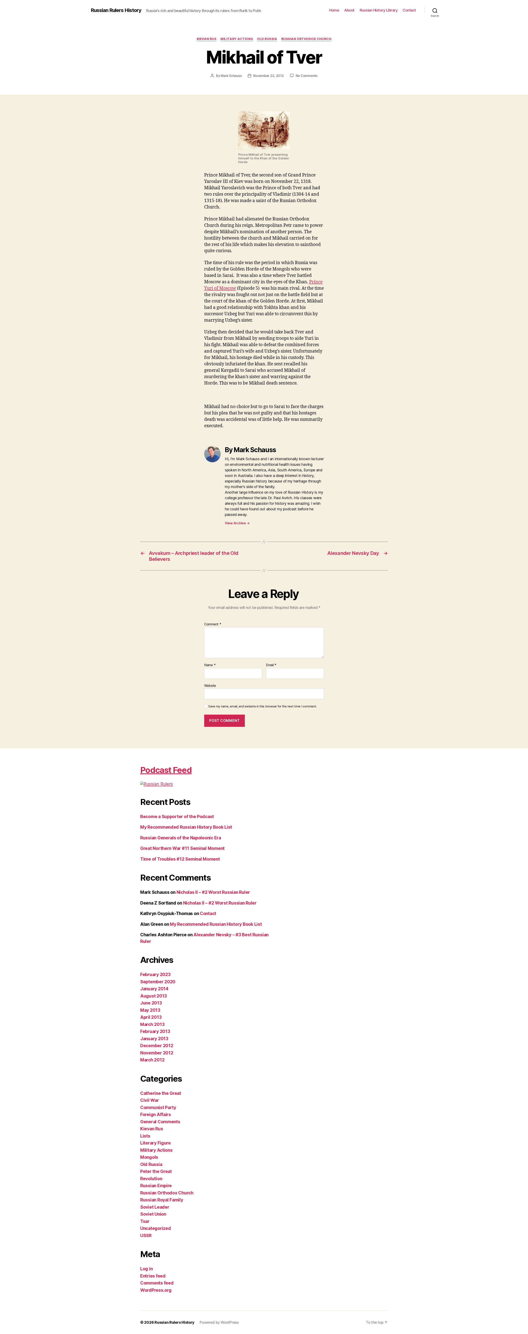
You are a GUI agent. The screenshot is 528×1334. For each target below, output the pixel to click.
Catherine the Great (160, 1093)
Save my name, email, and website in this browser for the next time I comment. (262, 706)
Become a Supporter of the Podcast (177, 816)
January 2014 (154, 988)
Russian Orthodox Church (306, 39)
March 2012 (152, 1059)
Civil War (149, 1100)
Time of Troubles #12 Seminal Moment (180, 859)
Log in (146, 1268)
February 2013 (155, 1031)
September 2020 (157, 981)
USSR (146, 1235)
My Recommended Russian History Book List (186, 827)
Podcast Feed (166, 770)
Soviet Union (153, 1214)
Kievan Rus (207, 39)
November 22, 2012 (268, 76)
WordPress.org (156, 1290)
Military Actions (236, 39)
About (349, 10)
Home (334, 10)
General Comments (160, 1121)
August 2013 (153, 996)
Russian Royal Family (161, 1199)
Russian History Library (379, 10)
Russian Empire (156, 1185)
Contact (409, 10)
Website (210, 685)
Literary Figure (155, 1143)
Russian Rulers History (116, 10)
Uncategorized (155, 1228)
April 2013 (150, 1017)
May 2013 (150, 1010)
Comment (212, 624)
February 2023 (155, 974)
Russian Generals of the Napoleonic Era (180, 837)
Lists (145, 1136)
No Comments (306, 76)
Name (210, 665)
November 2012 (156, 1052)
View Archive (237, 523)
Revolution (151, 1178)
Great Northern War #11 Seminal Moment (182, 848)
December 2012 (156, 1045)
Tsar (145, 1221)
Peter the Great (156, 1171)
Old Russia (267, 39)
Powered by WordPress (219, 1322)
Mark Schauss (231, 76)
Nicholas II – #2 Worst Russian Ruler (213, 892)
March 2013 (152, 1024)
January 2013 (154, 1038)
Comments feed (157, 1283)
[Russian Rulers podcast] (205, 784)
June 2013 (151, 1003)
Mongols (149, 1157)
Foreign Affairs (155, 1114)
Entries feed (153, 1276)
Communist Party (158, 1107)
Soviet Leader (154, 1207)
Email (271, 665)
